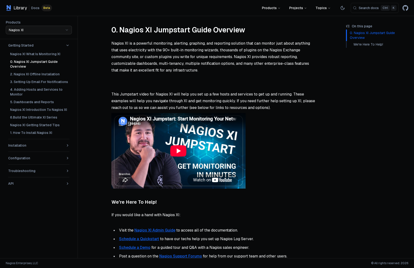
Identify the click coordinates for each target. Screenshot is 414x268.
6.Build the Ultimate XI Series (33, 117)
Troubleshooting (21, 171)
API (11, 183)
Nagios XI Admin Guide (154, 230)
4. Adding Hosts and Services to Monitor (36, 91)
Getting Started (21, 45)
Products (269, 8)
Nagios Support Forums (180, 256)
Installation (17, 145)
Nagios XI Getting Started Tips (35, 125)
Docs (35, 8)
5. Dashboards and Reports (32, 102)
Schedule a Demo (134, 247)
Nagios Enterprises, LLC (22, 263)
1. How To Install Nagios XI (31, 133)
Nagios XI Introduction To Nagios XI (38, 109)
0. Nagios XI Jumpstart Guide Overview (34, 64)
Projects (296, 8)
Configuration (19, 158)
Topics (321, 8)
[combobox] (39, 30)
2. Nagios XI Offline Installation (35, 74)
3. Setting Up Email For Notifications (39, 82)
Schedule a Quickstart (139, 238)
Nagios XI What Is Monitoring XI (35, 54)
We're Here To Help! (368, 44)
